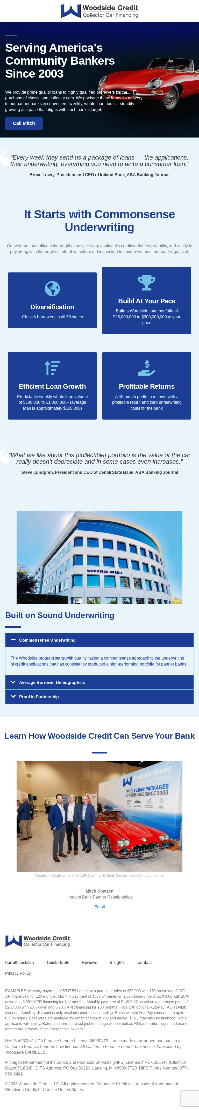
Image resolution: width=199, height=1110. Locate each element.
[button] (99, 640)
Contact (145, 962)
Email (99, 907)
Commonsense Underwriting (47, 640)
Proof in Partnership (39, 697)
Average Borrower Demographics (52, 682)
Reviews (89, 962)
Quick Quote (58, 962)
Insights (117, 962)
